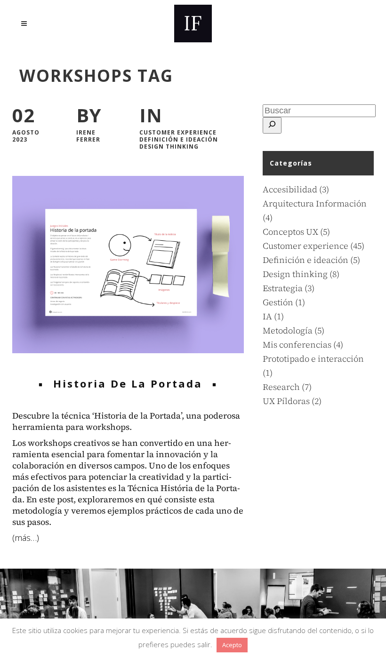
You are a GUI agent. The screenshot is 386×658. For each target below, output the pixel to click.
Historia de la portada (127, 383)
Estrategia (283, 288)
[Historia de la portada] (128, 264)
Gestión (278, 302)
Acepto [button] (232, 645)
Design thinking (169, 146)
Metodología (288, 330)
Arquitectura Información (315, 203)
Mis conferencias (297, 344)
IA (267, 316)
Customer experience (178, 132)
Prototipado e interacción (313, 359)
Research (281, 387)
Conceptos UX (290, 232)
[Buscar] (272, 125)
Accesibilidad (290, 189)
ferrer (88, 139)
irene (86, 132)
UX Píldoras (286, 401)
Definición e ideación (178, 139)
